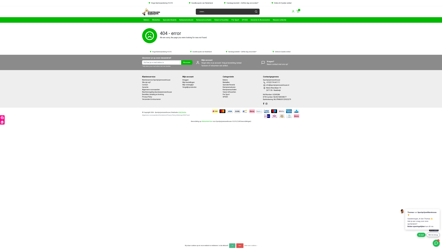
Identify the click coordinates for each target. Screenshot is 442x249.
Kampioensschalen (203, 20)
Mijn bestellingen (188, 82)
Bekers (146, 20)
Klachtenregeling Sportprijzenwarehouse (157, 92)
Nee (240, 245)
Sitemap (179, 115)
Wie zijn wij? (146, 82)
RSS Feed (186, 115)
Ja (232, 245)
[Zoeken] (256, 11)
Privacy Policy (147, 97)
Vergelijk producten (189, 87)
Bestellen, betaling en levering (153, 94)
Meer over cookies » (250, 245)
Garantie (145, 87)
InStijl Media (182, 112)
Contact (145, 85)
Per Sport (235, 20)
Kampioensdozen (186, 20)
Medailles (156, 20)
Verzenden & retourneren (151, 99)
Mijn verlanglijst (188, 85)
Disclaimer (162, 115)
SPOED (245, 20)
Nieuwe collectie (279, 20)
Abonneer (186, 62)
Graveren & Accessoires (260, 20)
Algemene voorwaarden (151, 89)
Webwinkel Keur (207, 121)
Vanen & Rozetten (221, 20)
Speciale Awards (169, 20)
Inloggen (185, 80)
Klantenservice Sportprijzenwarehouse (156, 80)
